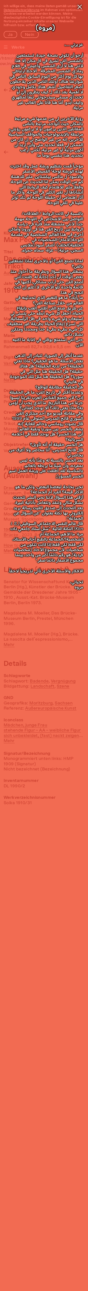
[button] (79, 7)
